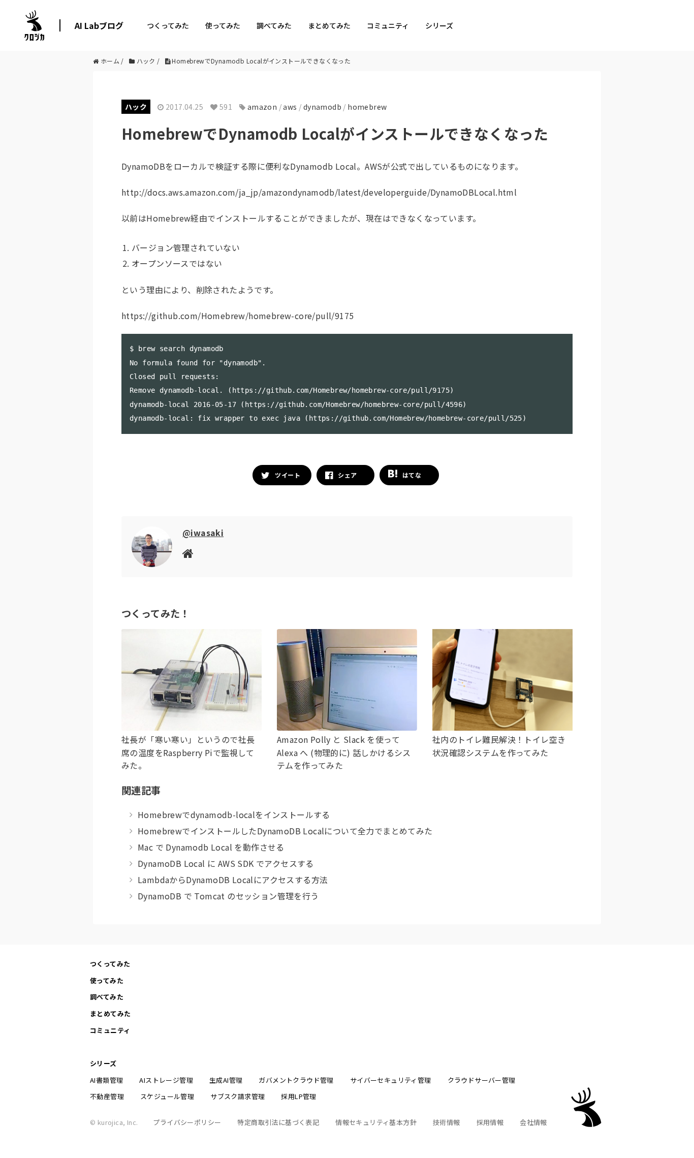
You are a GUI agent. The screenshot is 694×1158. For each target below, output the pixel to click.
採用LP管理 (298, 1096)
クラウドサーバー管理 (482, 1080)
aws (290, 107)
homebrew (367, 107)
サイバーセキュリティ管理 (390, 1080)
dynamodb (322, 107)
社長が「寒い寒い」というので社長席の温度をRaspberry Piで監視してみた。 (188, 752)
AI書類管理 (106, 1080)
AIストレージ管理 (166, 1080)
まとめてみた (329, 25)
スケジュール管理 (167, 1096)
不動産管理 (107, 1096)
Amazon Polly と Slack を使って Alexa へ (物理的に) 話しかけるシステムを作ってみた (344, 752)
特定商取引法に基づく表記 (278, 1122)
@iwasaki (203, 532)
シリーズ (439, 25)
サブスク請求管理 (237, 1096)
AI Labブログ (99, 25)
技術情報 (446, 1122)
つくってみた (168, 25)
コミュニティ (388, 25)
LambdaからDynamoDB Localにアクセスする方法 (233, 879)
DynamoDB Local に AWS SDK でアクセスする (226, 863)
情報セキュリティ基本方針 (376, 1122)
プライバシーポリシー (187, 1122)
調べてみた (274, 25)
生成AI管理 (225, 1080)
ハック (136, 107)
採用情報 (490, 1122)
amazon (262, 107)
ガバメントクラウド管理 (296, 1080)
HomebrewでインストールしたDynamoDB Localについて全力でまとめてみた (285, 831)
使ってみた (222, 25)
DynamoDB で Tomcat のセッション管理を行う (228, 896)
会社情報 (533, 1122)
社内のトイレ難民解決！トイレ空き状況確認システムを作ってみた (498, 746)
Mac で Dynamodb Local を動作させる (211, 847)
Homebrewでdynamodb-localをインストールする (234, 814)
